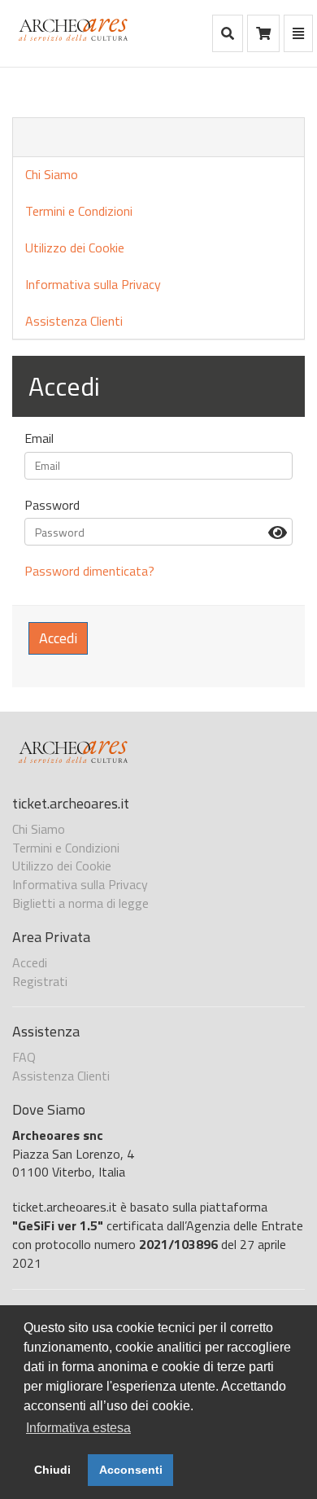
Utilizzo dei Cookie (74, 247)
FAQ (24, 1057)
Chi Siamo (51, 174)
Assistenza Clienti (74, 321)
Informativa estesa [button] (78, 1428)
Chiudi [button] (52, 1469)
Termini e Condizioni (78, 211)
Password (52, 505)
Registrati (39, 981)
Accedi (58, 638)
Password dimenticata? (89, 571)
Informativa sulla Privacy (93, 284)
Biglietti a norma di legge (80, 903)
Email (39, 438)
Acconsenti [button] (131, 1469)
